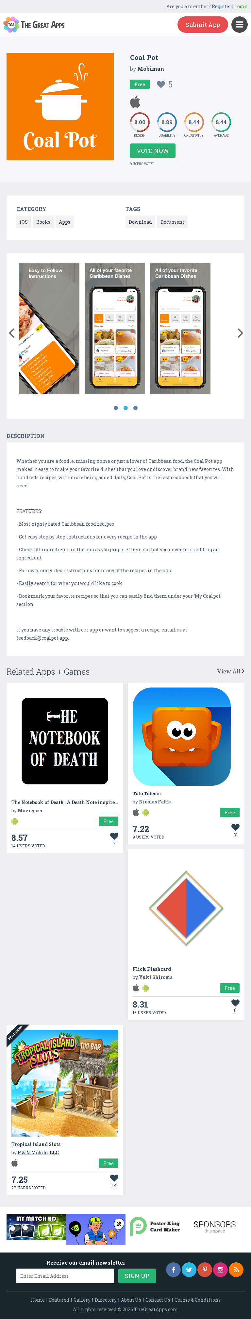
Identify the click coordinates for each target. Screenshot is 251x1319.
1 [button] (115, 408)
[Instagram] (220, 1269)
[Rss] (236, 1269)
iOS (24, 222)
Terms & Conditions (198, 1300)
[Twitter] (189, 1269)
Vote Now (153, 151)
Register (221, 6)
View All (229, 671)
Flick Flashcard (152, 969)
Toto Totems (146, 793)
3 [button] (135, 408)
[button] (11, 331)
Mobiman (150, 68)
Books (43, 222)
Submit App (203, 24)
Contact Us (157, 1300)
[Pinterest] (204, 1269)
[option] (49, 329)
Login (241, 6)
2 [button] (125, 408)
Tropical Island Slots (35, 1144)
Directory (106, 1300)
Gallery (82, 1300)
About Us (131, 1300)
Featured (59, 1300)
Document (172, 222)
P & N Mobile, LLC (38, 1152)
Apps (64, 222)
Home (37, 1300)
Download (140, 222)
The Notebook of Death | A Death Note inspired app (69, 802)
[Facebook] (173, 1269)
